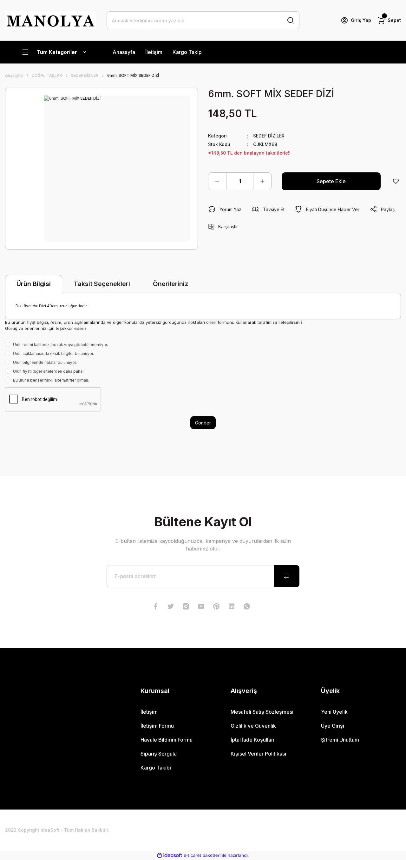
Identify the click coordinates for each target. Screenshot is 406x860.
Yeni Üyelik (334, 712)
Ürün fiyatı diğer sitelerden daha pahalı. (49, 371)
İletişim (153, 52)
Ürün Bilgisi (33, 284)
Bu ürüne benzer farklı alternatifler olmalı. (51, 380)
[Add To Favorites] (396, 181)
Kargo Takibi (156, 767)
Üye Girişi (332, 726)
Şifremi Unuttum (340, 740)
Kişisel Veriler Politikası (258, 753)
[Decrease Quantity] (217, 181)
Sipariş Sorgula (159, 753)
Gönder (203, 422)
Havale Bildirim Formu (167, 740)
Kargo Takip (187, 52)
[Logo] (50, 20)
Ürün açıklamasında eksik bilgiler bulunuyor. (53, 353)
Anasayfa (124, 52)
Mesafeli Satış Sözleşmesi (262, 712)
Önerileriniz (170, 284)
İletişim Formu (157, 726)
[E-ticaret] (202, 855)
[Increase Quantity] (262, 181)
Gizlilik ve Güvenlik (253, 726)
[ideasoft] (169, 855)
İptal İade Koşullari (252, 740)
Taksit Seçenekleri (102, 284)
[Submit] (286, 576)
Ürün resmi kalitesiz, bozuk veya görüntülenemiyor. (60, 344)
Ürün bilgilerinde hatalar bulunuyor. (45, 362)
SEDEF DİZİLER (269, 135)
